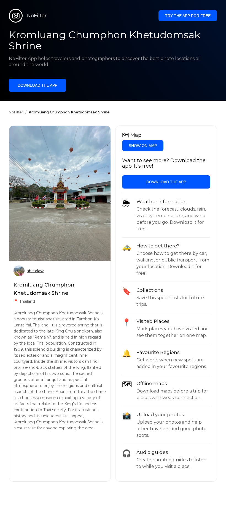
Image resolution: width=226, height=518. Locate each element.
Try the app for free (188, 15)
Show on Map (143, 145)
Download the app (37, 85)
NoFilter (16, 112)
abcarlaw (35, 270)
